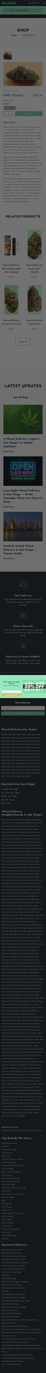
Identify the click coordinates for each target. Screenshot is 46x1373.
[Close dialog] (45, 676)
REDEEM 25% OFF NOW (11, 695)
